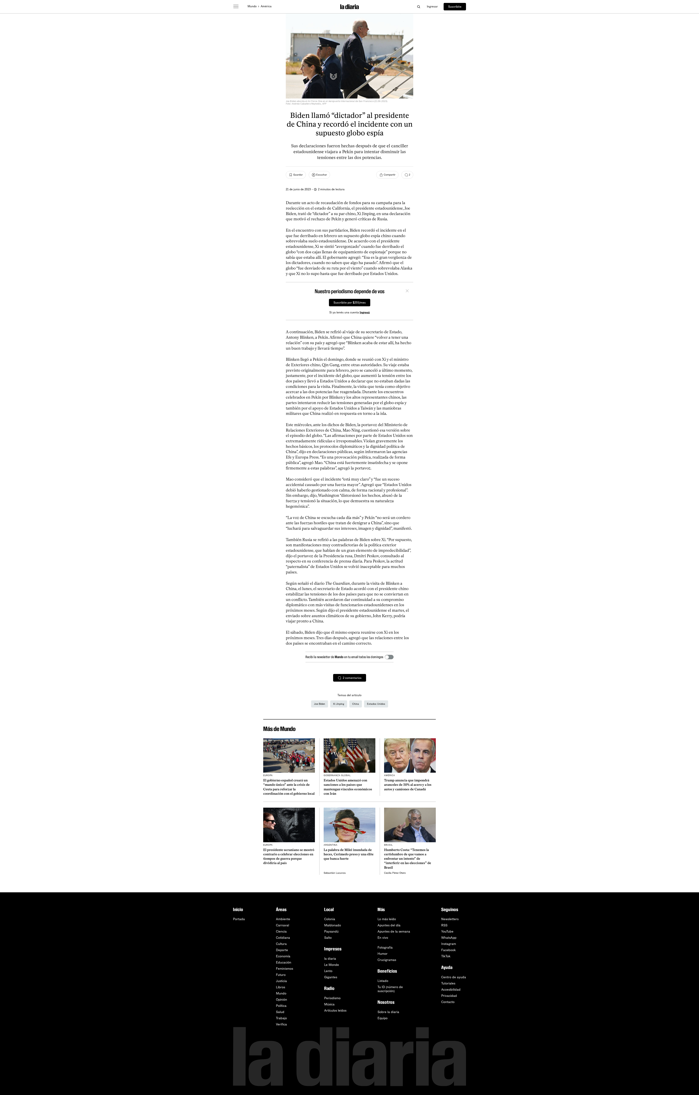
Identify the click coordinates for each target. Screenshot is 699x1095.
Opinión (281, 1000)
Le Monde (331, 965)
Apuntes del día (389, 925)
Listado (383, 981)
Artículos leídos (335, 1010)
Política (281, 1006)
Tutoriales (448, 983)
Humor (383, 954)
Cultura (281, 944)
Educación (283, 962)
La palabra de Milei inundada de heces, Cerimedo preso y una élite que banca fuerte (349, 854)
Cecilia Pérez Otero (395, 872)
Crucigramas (387, 960)
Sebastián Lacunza (335, 872)
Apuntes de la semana (394, 931)
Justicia (281, 981)
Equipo (383, 1018)
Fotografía (385, 947)
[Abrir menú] (236, 6)
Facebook (448, 950)
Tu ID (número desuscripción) (390, 989)
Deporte (282, 950)
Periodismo (332, 998)
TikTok (446, 956)
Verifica (281, 1024)
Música (329, 1004)
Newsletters (450, 919)
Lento (328, 971)
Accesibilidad (451, 990)
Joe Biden (319, 703)
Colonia (329, 919)
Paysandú (331, 931)
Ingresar (432, 6)
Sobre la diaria (388, 1012)
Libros (280, 987)
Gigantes (330, 977)
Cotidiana (283, 938)
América (266, 6)
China (355, 703)
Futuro (281, 975)
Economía (283, 956)
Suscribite (454, 6)
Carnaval (282, 925)
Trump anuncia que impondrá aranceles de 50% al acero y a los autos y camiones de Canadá (407, 784)
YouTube (447, 931)
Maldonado (332, 925)
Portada (239, 919)
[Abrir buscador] (418, 6)
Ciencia (281, 931)
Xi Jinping (338, 703)
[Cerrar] (407, 291)
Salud (280, 1012)
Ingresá (365, 312)
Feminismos (284, 969)
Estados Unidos (376, 703)
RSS (444, 925)
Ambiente (283, 919)
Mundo (252, 6)
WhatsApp (448, 938)
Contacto (448, 1002)
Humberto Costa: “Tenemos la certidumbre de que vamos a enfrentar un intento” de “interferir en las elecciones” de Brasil (407, 859)
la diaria (330, 959)
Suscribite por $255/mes (349, 302)
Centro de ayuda (453, 977)
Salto (328, 938)
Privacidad (449, 996)
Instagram (448, 944)
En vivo (383, 938)
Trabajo (281, 1018)
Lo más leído (387, 919)
